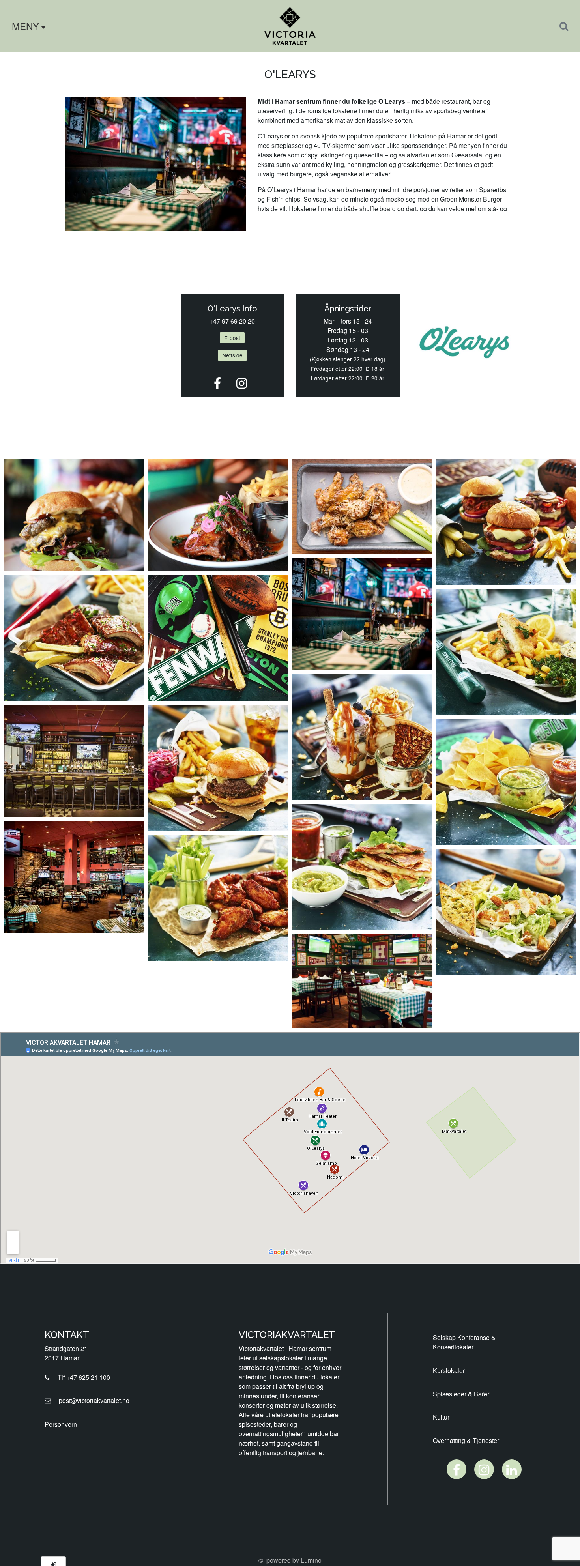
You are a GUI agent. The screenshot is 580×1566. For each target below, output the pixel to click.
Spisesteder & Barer (461, 1393)
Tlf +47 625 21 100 (81, 1377)
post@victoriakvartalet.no (91, 1400)
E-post (232, 338)
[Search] (564, 26)
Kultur (441, 1417)
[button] (26, 26)
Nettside (232, 355)
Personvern (61, 1424)
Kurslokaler (449, 1370)
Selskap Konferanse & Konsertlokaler (464, 1342)
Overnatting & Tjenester (466, 1440)
